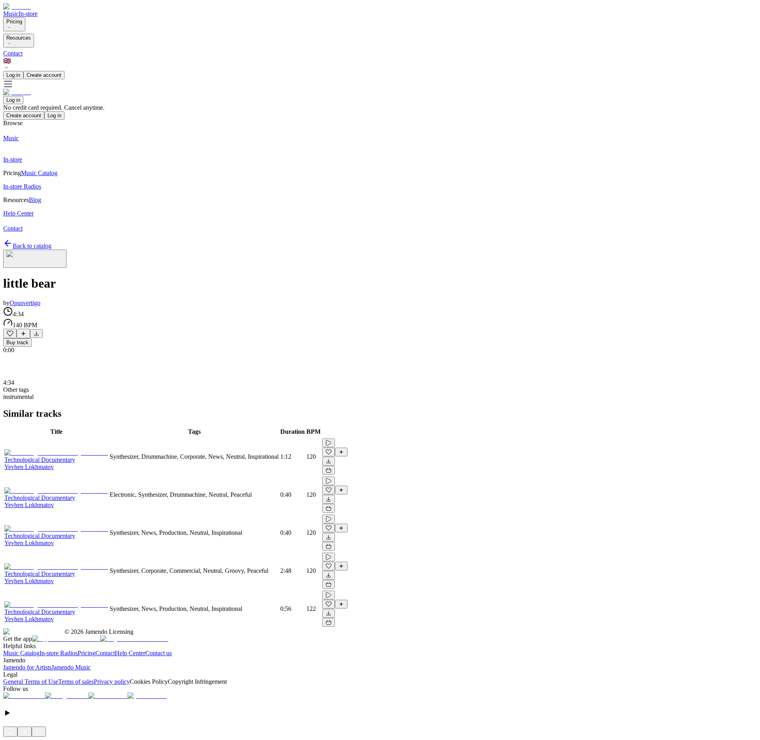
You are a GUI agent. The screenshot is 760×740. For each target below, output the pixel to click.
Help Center (130, 653)
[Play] (34, 259)
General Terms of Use (30, 681)
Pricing (14, 22)
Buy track (17, 342)
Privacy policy (112, 681)
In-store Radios (59, 653)
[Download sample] (36, 333)
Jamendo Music (71, 667)
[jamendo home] (17, 6)
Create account (44, 75)
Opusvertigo (25, 302)
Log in (13, 75)
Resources (18, 38)
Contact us (158, 653)
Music (11, 13)
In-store (28, 13)
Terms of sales (76, 681)
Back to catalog (32, 245)
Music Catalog (21, 653)
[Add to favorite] (10, 333)
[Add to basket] (328, 470)
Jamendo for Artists (27, 667)
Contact (13, 53)
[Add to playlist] (23, 333)
